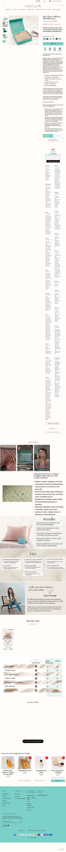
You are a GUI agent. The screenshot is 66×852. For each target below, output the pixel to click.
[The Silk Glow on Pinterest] (8, 825)
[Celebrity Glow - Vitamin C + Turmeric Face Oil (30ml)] (8, 762)
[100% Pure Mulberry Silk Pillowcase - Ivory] (9, 649)
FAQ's (28, 801)
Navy (47, 39)
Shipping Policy (31, 795)
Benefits (53, 428)
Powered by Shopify (33, 837)
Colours (48, 36)
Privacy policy (30, 807)
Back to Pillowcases (34, 741)
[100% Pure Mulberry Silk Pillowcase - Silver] (12, 649)
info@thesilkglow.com (43, 795)
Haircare (30, 9)
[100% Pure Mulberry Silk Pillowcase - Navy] (5, 649)
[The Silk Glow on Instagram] (3, 825)
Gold (44, 39)
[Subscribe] (21, 821)
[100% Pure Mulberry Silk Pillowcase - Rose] (7, 649)
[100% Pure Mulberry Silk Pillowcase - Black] (10, 649)
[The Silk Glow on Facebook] (6, 825)
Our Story (57, 9)
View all (33, 624)
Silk (15, 9)
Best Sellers (5, 794)
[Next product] (64, 769)
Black (56, 39)
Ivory (53, 39)
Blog (4, 805)
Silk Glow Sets (6, 803)
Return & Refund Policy (31, 798)
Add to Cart (58, 780)
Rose (50, 39)
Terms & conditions (29, 804)
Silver (60, 39)
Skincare (22, 9)
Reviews (17, 796)
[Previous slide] (1, 458)
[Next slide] (65, 458)
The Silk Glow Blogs (20, 798)
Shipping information (53, 140)
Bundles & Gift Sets (43, 9)
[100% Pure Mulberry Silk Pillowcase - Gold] (3, 649)
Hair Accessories (7, 798)
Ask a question (53, 432)
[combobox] (25, 780)
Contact (29, 810)
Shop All (8, 9)
